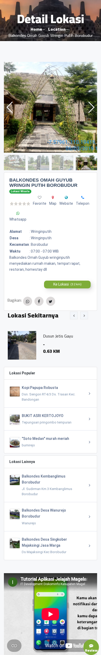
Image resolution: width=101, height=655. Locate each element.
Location (57, 29)
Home (36, 29)
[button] (91, 107)
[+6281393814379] (82, 197)
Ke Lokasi (67, 284)
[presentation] (74, 315)
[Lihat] (50, 107)
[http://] (66, 197)
